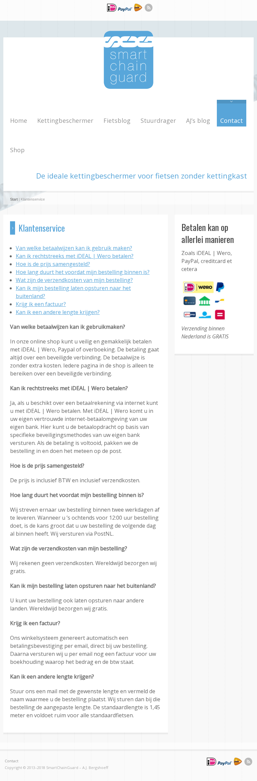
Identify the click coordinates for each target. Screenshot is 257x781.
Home (18, 120)
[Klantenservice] (124, 11)
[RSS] (149, 9)
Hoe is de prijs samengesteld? (53, 264)
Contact (231, 120)
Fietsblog (117, 120)
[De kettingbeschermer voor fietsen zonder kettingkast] (128, 87)
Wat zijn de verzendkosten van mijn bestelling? (74, 280)
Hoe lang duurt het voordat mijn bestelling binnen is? (83, 272)
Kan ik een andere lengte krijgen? (58, 312)
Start (14, 199)
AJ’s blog (198, 120)
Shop (17, 150)
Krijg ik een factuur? (41, 304)
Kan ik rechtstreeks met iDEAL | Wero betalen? (75, 256)
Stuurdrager (158, 120)
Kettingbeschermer (65, 120)
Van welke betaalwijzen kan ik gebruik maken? (74, 248)
